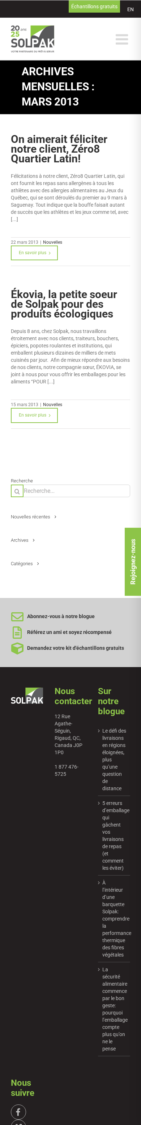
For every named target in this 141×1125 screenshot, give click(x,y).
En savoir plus (32, 252)
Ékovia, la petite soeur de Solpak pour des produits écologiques (64, 304)
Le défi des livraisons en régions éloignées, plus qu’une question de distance (114, 759)
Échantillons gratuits (94, 6)
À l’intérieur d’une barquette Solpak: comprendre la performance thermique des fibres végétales (114, 919)
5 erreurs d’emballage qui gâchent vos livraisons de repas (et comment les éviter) (114, 835)
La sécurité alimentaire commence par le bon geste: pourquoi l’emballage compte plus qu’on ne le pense (114, 1009)
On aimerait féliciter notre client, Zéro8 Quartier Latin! (59, 149)
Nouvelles (52, 242)
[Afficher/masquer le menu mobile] (123, 39)
